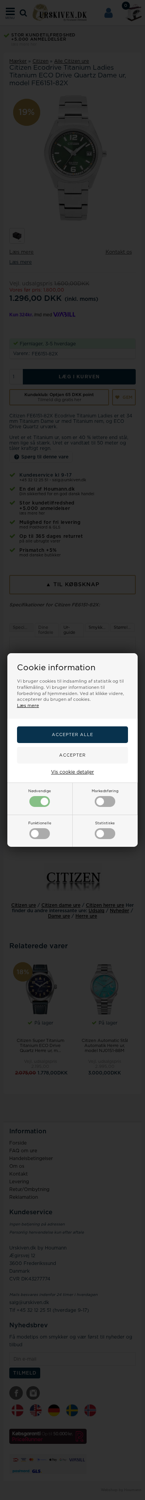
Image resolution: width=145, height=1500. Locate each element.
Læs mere (28, 706)
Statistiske (105, 823)
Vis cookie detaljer (72, 772)
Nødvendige (39, 791)
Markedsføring (105, 791)
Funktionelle (39, 823)
